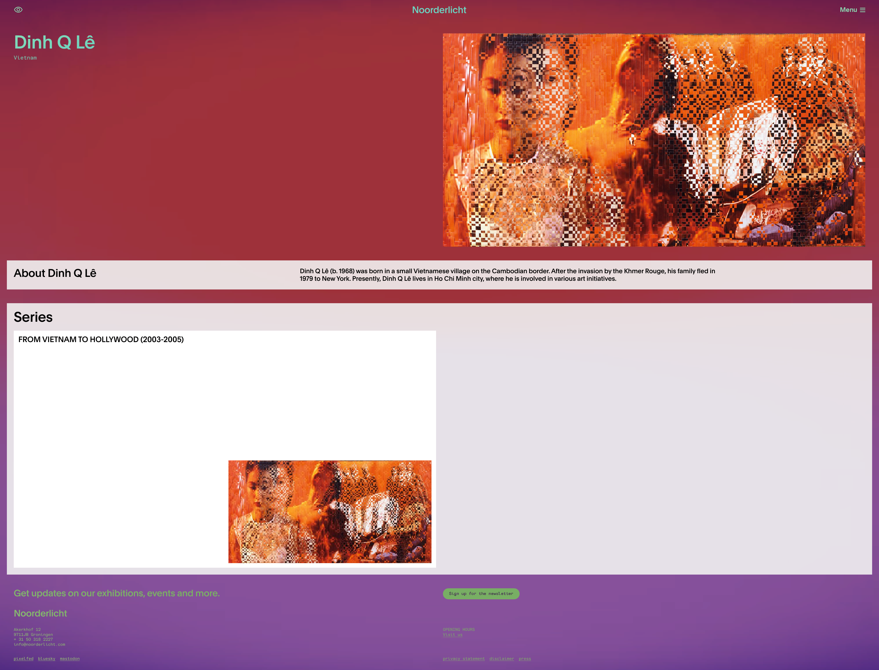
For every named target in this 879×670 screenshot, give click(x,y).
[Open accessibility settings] (18, 9)
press (525, 658)
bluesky (46, 658)
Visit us (453, 634)
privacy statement (464, 658)
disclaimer (501, 658)
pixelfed (23, 658)
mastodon (70, 658)
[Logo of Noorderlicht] (439, 10)
